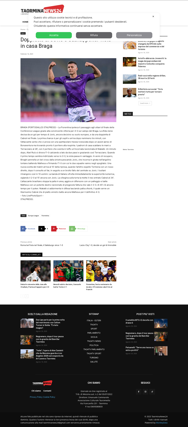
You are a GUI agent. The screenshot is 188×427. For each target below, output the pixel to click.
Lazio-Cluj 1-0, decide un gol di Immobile (98, 245)
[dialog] (94, 27)
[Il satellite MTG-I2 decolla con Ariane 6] (160, 323)
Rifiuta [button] (94, 35)
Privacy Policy (36, 397)
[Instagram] (145, 391)
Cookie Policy (49, 397)
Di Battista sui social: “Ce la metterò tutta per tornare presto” (150, 92)
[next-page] (26, 296)
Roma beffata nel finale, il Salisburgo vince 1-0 (42, 245)
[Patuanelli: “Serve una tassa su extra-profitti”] (160, 350)
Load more (144, 103)
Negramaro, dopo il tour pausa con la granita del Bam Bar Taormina (50, 339)
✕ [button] (153, 16)
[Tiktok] (152, 391)
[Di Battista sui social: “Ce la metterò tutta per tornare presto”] (129, 92)
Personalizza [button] (134, 35)
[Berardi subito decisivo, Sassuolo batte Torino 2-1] (68, 270)
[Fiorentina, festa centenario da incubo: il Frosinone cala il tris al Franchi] (101, 270)
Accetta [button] (53, 35)
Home (23, 29)
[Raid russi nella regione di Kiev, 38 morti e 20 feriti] (129, 79)
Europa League (33, 216)
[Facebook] (138, 391)
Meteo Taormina (128, 149)
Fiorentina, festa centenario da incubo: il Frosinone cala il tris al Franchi (99, 286)
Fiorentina (45, 216)
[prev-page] (22, 296)
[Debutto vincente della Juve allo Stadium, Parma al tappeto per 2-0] (36, 270)
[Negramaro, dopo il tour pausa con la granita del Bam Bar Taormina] (27, 339)
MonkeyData (161, 422)
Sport (23, 33)
